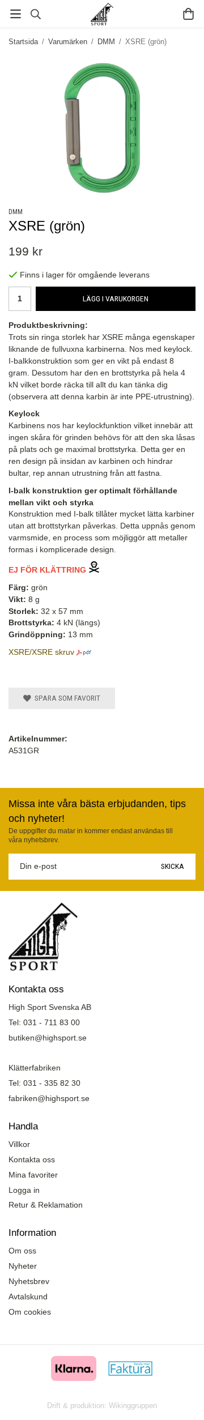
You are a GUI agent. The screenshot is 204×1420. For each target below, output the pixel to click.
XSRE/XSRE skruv (41, 651)
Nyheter (22, 1265)
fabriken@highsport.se (49, 1098)
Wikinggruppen (133, 1405)
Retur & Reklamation (45, 1204)
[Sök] (35, 14)
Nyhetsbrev (28, 1281)
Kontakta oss (31, 1159)
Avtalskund (28, 1296)
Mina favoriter (33, 1174)
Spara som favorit (65, 697)
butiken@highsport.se (47, 1037)
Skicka (172, 866)
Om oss (22, 1250)
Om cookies (29, 1311)
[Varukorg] (188, 14)
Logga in (24, 1190)
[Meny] (16, 14)
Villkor (19, 1144)
